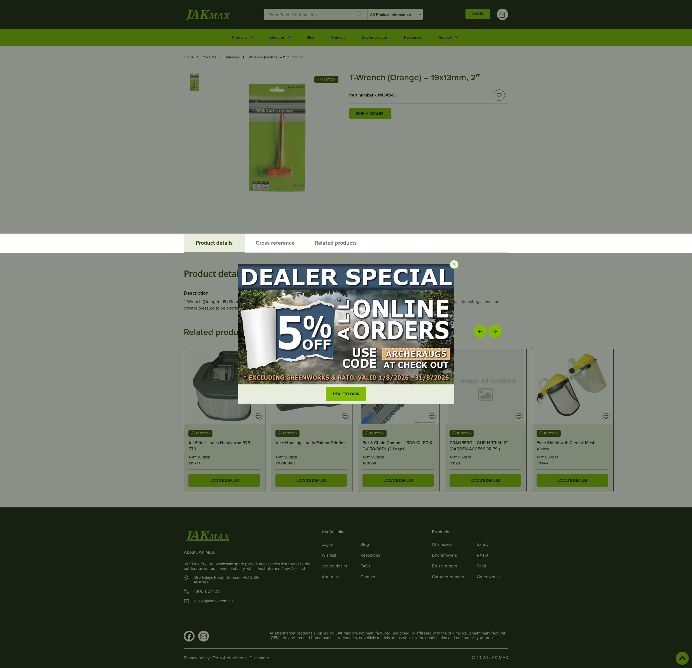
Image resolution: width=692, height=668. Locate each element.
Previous (480, 331)
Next (495, 331)
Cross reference (275, 243)
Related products (336, 243)
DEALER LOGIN (346, 394)
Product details (214, 243)
